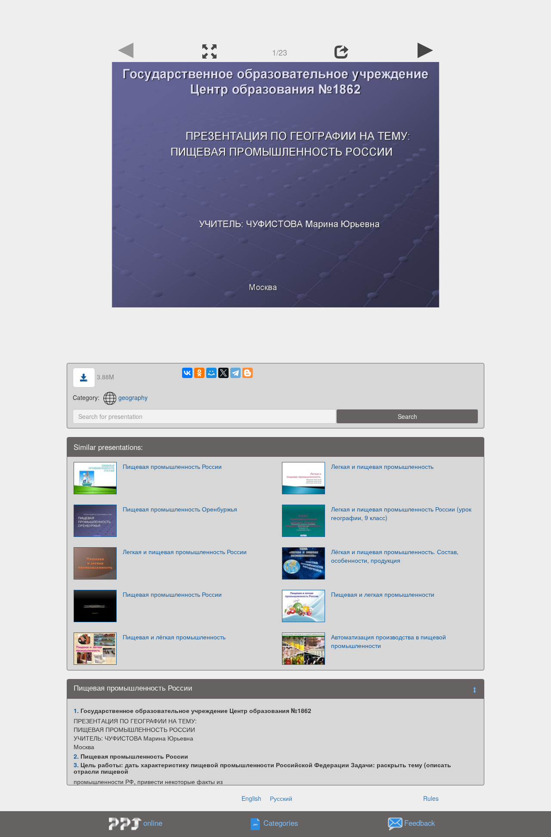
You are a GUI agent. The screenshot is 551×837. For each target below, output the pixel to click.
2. (76, 756)
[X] (223, 373)
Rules (431, 798)
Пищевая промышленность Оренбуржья (180, 509)
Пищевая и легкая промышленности (382, 594)
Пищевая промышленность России (172, 466)
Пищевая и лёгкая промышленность (174, 636)
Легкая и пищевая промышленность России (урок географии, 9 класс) (401, 513)
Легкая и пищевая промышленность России (185, 551)
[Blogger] (247, 373)
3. (76, 764)
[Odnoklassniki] (199, 373)
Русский (281, 798)
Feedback (419, 823)
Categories (280, 823)
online (152, 823)
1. (76, 710)
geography (133, 397)
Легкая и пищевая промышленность (382, 466)
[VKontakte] (187, 373)
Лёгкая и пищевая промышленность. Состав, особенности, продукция (394, 555)
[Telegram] (235, 373)
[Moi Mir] (211, 373)
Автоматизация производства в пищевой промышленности (388, 641)
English (251, 798)
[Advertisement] (275, 19)
